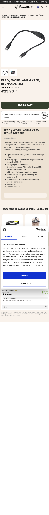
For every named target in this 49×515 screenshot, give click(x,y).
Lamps (30, 15)
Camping (22, 15)
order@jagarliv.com (28, 2)
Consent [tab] (8, 236)
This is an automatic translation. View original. (18, 300)
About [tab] (40, 236)
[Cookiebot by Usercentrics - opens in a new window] (35, 229)
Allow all (24, 275)
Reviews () (15, 87)
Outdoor (13, 15)
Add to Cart (25, 105)
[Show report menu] (46, 306)
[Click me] (16, 90)
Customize (23, 283)
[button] (3, 7)
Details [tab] (24, 236)
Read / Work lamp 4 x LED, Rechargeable (23, 16)
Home (4, 15)
